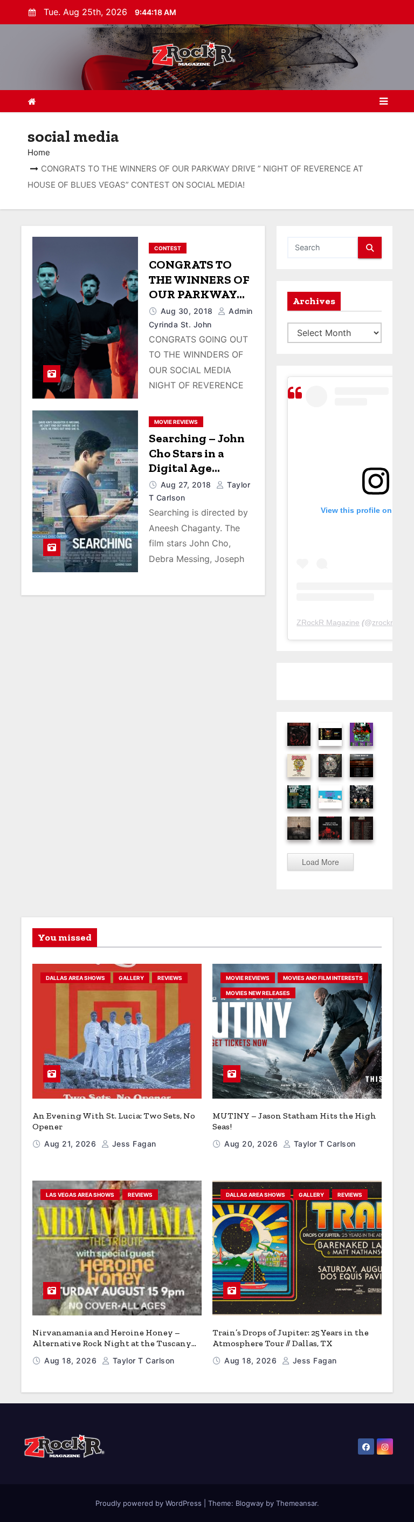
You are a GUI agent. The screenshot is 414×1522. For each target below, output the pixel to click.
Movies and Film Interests (323, 978)
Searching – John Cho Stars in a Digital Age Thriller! (197, 460)
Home (38, 152)
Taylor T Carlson (323, 1143)
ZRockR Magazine (328, 622)
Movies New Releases (258, 993)
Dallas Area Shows (75, 978)
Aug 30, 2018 (188, 311)
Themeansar (296, 1503)
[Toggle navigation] (383, 101)
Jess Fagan (132, 1143)
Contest (167, 248)
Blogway (250, 1503)
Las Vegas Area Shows (80, 1194)
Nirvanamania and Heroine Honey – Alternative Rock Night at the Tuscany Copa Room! (111, 1343)
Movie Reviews (176, 422)
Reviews (169, 978)
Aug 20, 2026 (252, 1143)
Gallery (131, 978)
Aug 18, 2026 (71, 1360)
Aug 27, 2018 (187, 484)
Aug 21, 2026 (71, 1143)
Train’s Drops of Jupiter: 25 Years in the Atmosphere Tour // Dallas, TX (290, 1337)
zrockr (382, 622)
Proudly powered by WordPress (149, 1503)
